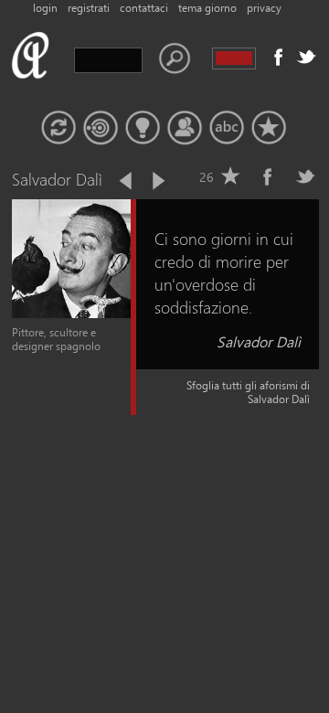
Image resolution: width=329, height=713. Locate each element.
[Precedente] (127, 181)
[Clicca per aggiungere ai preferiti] (230, 176)
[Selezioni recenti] (100, 128)
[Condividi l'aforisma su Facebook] (267, 176)
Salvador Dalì (259, 341)
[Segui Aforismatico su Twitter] (306, 56)
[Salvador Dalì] (71, 314)
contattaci (144, 8)
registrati (89, 8)
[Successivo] (157, 181)
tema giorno (207, 8)
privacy (264, 8)
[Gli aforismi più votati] (142, 128)
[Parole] (226, 128)
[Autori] (184, 128)
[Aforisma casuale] (58, 128)
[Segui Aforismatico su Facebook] (278, 56)
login (45, 8)
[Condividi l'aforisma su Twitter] (305, 176)
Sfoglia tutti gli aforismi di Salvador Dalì (248, 392)
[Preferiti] (268, 128)
